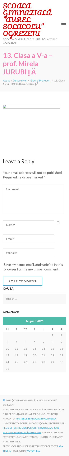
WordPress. (33, 450)
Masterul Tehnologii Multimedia (36, 418)
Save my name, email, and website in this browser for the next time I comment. (33, 266)
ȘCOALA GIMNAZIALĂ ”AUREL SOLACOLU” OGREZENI (27, 19)
